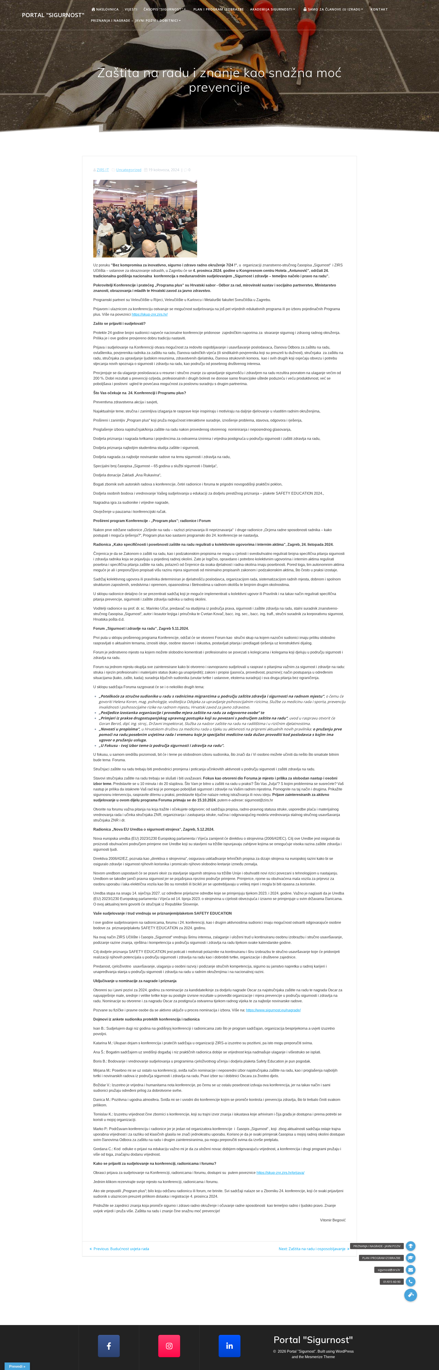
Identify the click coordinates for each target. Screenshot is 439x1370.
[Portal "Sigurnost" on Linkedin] (230, 1346)
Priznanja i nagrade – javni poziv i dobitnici (134, 20)
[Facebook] (109, 1346)
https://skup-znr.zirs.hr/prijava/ (280, 1173)
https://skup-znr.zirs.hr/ (150, 314)
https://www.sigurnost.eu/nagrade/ (273, 1010)
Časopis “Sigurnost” (163, 9)
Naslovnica (107, 9)
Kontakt (379, 9)
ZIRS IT (103, 169)
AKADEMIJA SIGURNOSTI (271, 9)
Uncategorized (128, 169)
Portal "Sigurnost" (53, 15)
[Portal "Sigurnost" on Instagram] (169, 1346)
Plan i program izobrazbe (218, 9)
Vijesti (131, 9)
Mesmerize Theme (320, 1357)
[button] (410, 1295)
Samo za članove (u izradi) (334, 9)
